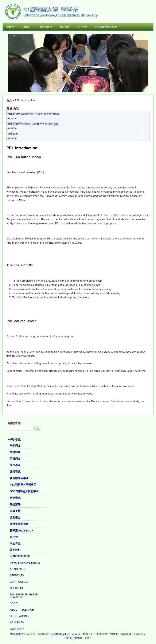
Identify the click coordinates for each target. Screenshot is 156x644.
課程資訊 (15, 471)
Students (17, 575)
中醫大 (10, 26)
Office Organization (25, 562)
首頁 (9, 100)
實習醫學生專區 (19, 478)
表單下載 (15, 511)
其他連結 (15, 549)
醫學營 (14, 537)
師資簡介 (15, 458)
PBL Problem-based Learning (24, 596)
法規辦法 (15, 504)
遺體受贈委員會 (19, 524)
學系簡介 (15, 445)
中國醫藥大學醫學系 (106, 26)
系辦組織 (15, 452)
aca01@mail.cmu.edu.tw (65, 634)
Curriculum (19, 581)
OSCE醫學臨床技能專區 (24, 491)
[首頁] (52, 19)
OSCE (13, 603)
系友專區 (15, 543)
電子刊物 (82, 26)
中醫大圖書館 (44, 26)
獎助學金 (15, 517)
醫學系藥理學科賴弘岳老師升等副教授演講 (32, 123)
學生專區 (12, 133)
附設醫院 (64, 26)
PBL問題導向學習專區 (23, 484)
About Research (22, 609)
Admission (17, 622)
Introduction (20, 556)
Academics (17, 569)
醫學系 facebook (21, 530)
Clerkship (17, 588)
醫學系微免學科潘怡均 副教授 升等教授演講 (33, 114)
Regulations (19, 616)
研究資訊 (15, 497)
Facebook (17, 629)
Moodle (25, 26)
